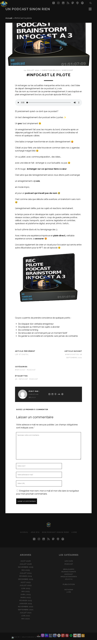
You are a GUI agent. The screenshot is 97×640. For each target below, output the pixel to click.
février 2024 (25, 576)
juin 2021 (25, 616)
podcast (31, 370)
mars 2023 (26, 597)
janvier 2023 (25, 604)
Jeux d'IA (68, 579)
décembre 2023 (25, 579)
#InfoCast (67, 70)
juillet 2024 (26, 573)
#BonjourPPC (68, 569)
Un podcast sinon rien (27, 9)
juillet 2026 (26, 564)
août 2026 (26, 561)
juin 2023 (25, 588)
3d (16, 379)
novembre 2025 (25, 567)
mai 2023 (26, 591)
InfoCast (23, 379)
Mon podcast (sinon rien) (55, 532)
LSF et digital (22, 354)
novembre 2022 (25, 607)
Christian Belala (51, 70)
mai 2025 (26, 570)
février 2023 (25, 600)
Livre (74, 532)
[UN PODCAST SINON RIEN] (48, 526)
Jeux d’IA (35, 532)
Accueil (8, 18)
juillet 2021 (26, 613)
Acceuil (24, 532)
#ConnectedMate (69, 571)
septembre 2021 (25, 610)
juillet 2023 (26, 585)
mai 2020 (25, 619)
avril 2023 (26, 594)
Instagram (68, 589)
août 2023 (26, 582)
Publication (69, 584)
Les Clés (69, 561)
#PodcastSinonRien (69, 576)
